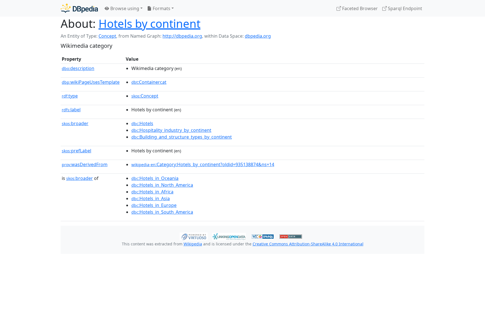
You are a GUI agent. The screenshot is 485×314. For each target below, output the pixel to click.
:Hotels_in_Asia (150, 198)
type (70, 96)
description (78, 68)
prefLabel (76, 151)
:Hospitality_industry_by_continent (171, 130)
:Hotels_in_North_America (162, 185)
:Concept (144, 96)
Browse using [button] (124, 8)
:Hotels (142, 123)
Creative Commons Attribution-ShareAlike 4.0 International (308, 244)
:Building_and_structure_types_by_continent (181, 137)
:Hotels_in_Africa (152, 192)
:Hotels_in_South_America (162, 212)
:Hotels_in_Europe (154, 205)
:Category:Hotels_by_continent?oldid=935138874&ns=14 (202, 164)
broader (75, 123)
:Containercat (148, 82)
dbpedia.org (258, 36)
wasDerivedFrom (84, 164)
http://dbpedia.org (182, 36)
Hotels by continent (149, 23)
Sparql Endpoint (404, 8)
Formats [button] (161, 8)
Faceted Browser (359, 8)
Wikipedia (193, 244)
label (71, 110)
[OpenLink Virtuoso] (194, 236)
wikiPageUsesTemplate (91, 82)
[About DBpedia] (79, 8)
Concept (107, 36)
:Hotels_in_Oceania (155, 178)
